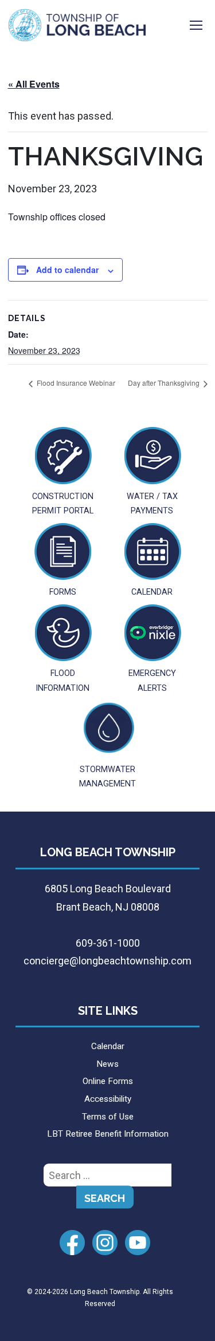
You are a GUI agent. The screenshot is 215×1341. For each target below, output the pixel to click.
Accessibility (107, 1099)
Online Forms (108, 1081)
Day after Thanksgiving (164, 382)
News (107, 1064)
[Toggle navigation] (196, 25)
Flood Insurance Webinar (75, 382)
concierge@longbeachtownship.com (107, 961)
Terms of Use (108, 1116)
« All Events (34, 83)
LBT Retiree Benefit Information (108, 1134)
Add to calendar (67, 269)
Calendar (107, 1046)
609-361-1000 (108, 943)
